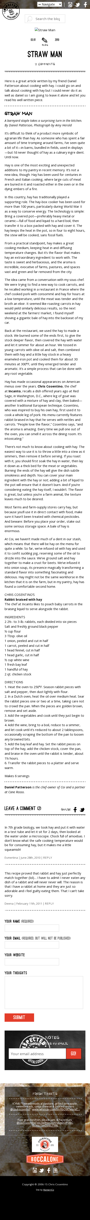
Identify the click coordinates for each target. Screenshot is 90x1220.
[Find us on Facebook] (85, 5)
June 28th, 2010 (31, 858)
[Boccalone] (45, 1159)
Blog (45, 45)
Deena (9, 903)
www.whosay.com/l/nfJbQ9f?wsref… (56, 1109)
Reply (47, 858)
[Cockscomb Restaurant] (45, 1144)
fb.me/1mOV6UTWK (45, 1125)
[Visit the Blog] (45, 40)
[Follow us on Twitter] (77, 5)
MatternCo (48, 1189)
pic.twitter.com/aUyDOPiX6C (55, 1123)
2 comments (45, 64)
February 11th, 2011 (29, 903)
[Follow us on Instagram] (70, 5)
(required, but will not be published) (38, 938)
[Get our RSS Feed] (55, 1170)
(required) (19, 922)
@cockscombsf (20, 1109)
